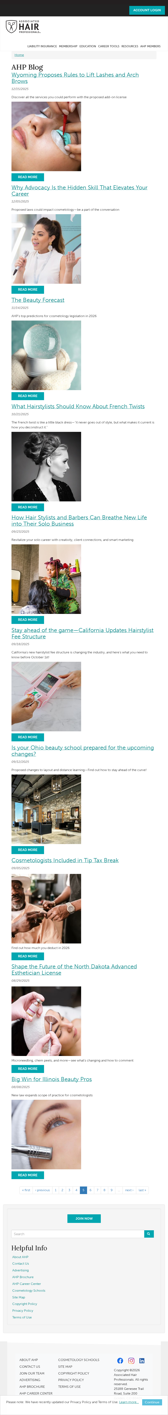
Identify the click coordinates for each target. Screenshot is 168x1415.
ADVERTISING (29, 1380)
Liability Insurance (42, 46)
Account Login (147, 10)
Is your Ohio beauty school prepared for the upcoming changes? (82, 750)
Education (87, 46)
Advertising (20, 1270)
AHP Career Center (26, 1284)
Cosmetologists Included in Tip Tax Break (65, 860)
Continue (152, 1402)
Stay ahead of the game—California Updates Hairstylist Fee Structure (82, 633)
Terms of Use (22, 1317)
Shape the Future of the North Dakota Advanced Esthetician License (74, 969)
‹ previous (42, 1190)
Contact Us (20, 1263)
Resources (129, 46)
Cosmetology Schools (28, 1290)
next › (129, 1190)
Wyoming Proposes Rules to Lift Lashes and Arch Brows (75, 77)
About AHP (20, 1257)
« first (26, 1190)
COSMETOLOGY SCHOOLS (78, 1360)
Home (19, 55)
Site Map (18, 1297)
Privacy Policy (22, 1311)
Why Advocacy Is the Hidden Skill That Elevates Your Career (79, 190)
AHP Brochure (23, 1277)
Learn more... (129, 1402)
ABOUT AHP (28, 1360)
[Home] (24, 26)
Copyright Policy (24, 1304)
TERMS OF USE (69, 1387)
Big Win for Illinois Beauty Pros (51, 1079)
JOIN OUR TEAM (31, 1373)
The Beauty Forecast (37, 300)
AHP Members (150, 46)
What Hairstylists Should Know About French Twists (78, 406)
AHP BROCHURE (32, 1387)
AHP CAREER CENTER (35, 1393)
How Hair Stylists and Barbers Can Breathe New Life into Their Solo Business (79, 520)
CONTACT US (29, 1367)
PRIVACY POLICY (71, 1380)
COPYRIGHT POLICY (73, 1373)
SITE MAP (65, 1367)
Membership (68, 46)
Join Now (84, 1218)
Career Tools (108, 46)
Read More (27, 177)
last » (142, 1190)
